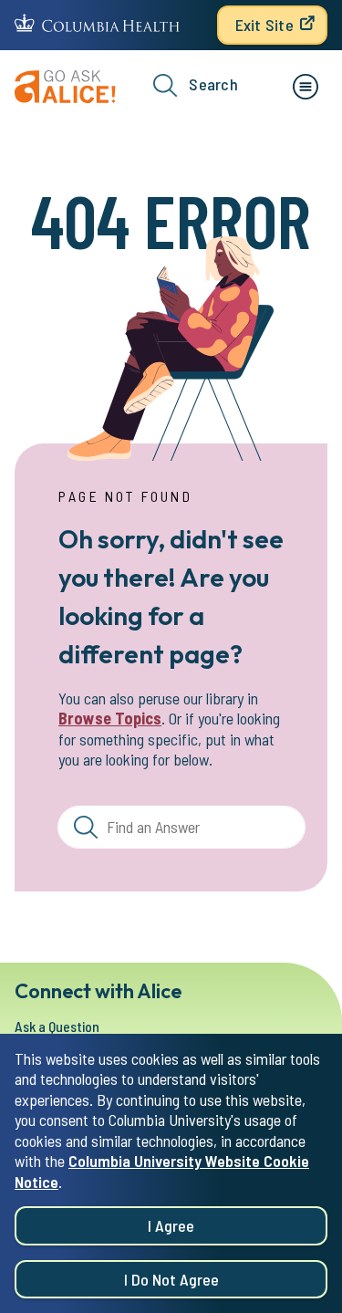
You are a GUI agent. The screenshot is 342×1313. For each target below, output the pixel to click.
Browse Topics (109, 718)
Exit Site (264, 25)
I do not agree (171, 1279)
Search (213, 84)
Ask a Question (57, 1026)
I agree (171, 1225)
